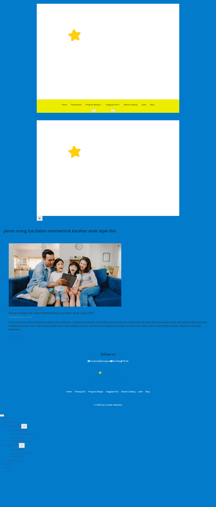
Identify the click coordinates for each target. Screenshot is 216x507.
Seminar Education (22, 453)
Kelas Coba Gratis (22, 441)
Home (64, 105)
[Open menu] (39, 218)
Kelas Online (19, 437)
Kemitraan (18, 449)
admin (14, 317)
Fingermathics (20, 430)
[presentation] (110, 275)
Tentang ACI (76, 105)
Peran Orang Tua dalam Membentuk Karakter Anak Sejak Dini (51, 313)
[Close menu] (2, 415)
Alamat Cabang (131, 105)
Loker (143, 105)
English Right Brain (22, 434)
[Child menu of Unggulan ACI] (113, 111)
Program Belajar (95, 391)
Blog (152, 105)
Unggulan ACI (112, 391)
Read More (15, 336)
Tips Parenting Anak (33, 309)
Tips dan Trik (15, 309)
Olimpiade (18, 456)
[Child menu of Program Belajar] (94, 111)
